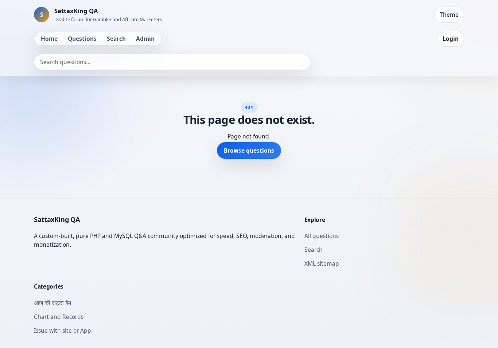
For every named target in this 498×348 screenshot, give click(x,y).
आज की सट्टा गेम (52, 303)
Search (116, 39)
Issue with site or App (62, 331)
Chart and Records (58, 317)
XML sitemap (321, 263)
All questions (321, 236)
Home (49, 39)
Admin (145, 39)
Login (451, 39)
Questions (82, 39)
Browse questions (249, 150)
